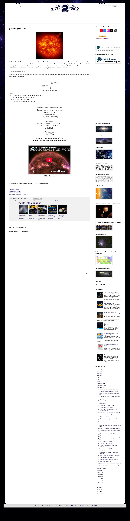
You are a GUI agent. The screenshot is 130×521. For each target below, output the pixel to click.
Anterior (11, 273)
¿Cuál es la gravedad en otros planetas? (108, 459)
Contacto (93, 505)
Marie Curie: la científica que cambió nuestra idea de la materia (112, 293)
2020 (98, 381)
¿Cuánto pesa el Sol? (103, 417)
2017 (98, 491)
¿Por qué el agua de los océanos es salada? (109, 412)
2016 (98, 493)
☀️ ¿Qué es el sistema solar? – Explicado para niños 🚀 (111, 302)
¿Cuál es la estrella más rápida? (106, 421)
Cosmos (30, 200)
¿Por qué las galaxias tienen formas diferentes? (109, 423)
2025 (98, 371)
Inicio (49, 273)
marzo (100, 480)
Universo (59, 200)
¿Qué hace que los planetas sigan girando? (108, 389)
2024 (98, 373)
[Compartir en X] (38, 199)
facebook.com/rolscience (15, 192)
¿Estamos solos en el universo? (105, 441)
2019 (98, 487)
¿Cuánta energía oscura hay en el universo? (109, 455)
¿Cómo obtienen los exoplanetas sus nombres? (109, 465)
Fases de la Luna (108, 354)
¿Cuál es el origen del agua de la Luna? (108, 400)
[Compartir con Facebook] (39, 199)
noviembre (101, 385)
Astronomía (20, 200)
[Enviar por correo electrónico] (34, 199)
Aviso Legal (70, 505)
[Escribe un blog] (36, 199)
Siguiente (87, 273)
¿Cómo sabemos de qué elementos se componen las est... (107, 410)
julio (99, 472)
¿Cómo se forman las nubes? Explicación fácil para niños (111, 334)
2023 (98, 375)
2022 (98, 377)
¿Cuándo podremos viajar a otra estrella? (108, 419)
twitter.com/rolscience (14, 189)
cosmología (25, 200)
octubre (100, 387)
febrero (100, 482)
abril (99, 478)
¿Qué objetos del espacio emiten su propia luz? (109, 463)
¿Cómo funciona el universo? (105, 443)
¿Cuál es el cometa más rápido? (106, 457)
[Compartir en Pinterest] (41, 199)
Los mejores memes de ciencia (105, 407)
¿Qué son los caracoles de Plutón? (106, 434)
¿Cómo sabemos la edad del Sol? (106, 405)
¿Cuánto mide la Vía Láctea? (105, 461)
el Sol (34, 200)
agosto (100, 470)
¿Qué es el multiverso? (103, 436)
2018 (98, 489)
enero (99, 485)
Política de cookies (82, 505)
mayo (99, 476)
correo (10, 187)
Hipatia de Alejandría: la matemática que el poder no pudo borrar (112, 314)
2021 (98, 379)
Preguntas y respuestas (45, 200)
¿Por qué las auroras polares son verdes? (108, 391)
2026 (98, 369)
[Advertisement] (65, 19)
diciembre (100, 383)
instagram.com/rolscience (15, 191)
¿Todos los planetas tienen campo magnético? (109, 428)
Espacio (37, 200)
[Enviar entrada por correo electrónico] (31, 198)
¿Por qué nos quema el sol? (105, 415)
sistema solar (53, 200)
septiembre (101, 468)
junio (99, 474)
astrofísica (15, 200)
